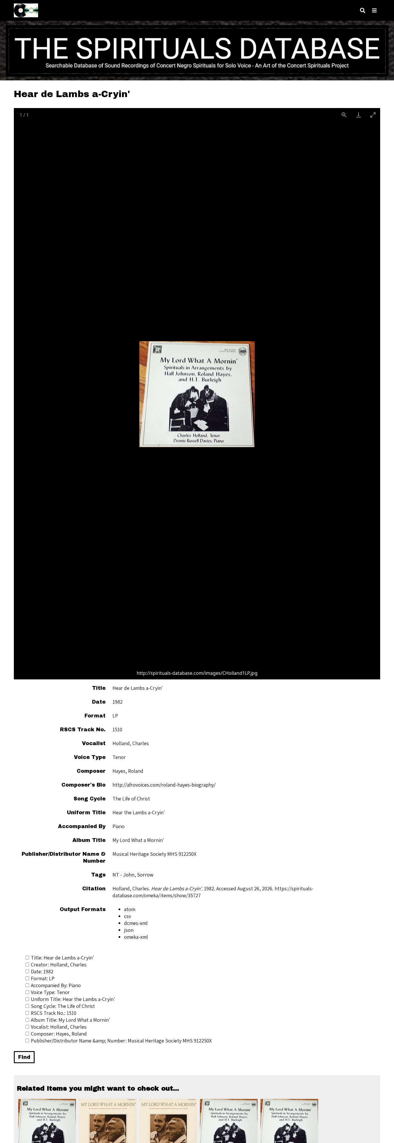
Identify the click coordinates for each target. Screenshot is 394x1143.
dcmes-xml (136, 923)
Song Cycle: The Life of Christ (63, 1006)
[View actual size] (344, 115)
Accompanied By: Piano (56, 985)
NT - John (123, 874)
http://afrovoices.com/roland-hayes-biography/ (163, 784)
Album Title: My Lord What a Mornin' (70, 1020)
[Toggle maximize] (373, 115)
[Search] (363, 10)
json (129, 930)
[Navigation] (374, 10)
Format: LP (43, 978)
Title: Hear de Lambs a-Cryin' (62, 957)
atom (129, 909)
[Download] (358, 115)
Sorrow (145, 874)
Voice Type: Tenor (50, 992)
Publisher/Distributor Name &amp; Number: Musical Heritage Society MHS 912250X (121, 1040)
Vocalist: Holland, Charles (59, 1026)
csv (127, 916)
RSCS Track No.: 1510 (53, 1013)
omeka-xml (136, 937)
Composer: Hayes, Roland (59, 1033)
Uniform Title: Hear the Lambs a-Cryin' (73, 999)
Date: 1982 (42, 971)
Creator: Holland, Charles (59, 964)
